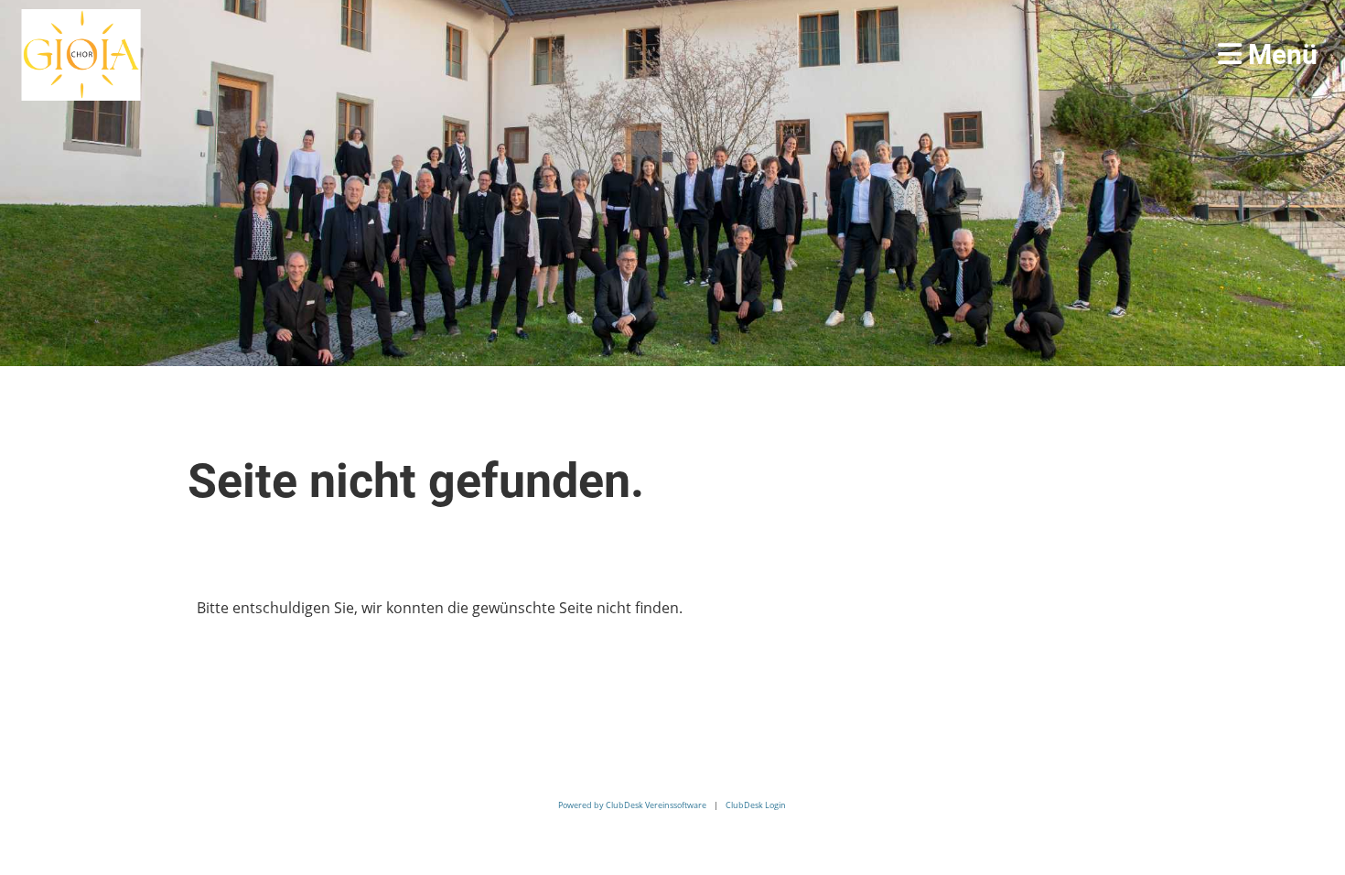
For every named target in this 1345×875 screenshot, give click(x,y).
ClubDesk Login (756, 805)
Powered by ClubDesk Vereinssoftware (632, 805)
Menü (1280, 54)
